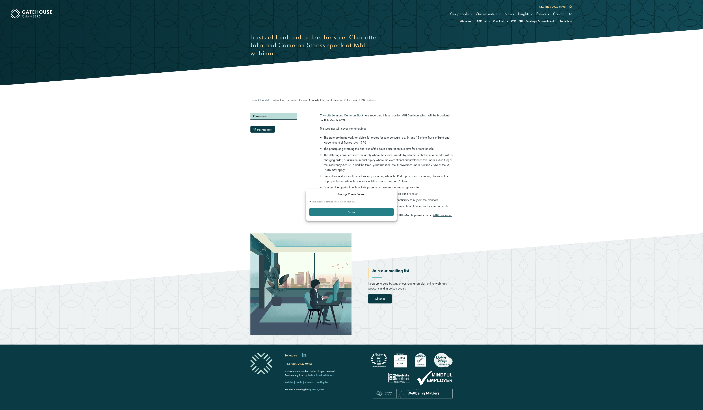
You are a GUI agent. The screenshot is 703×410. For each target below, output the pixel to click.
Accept (351, 212)
